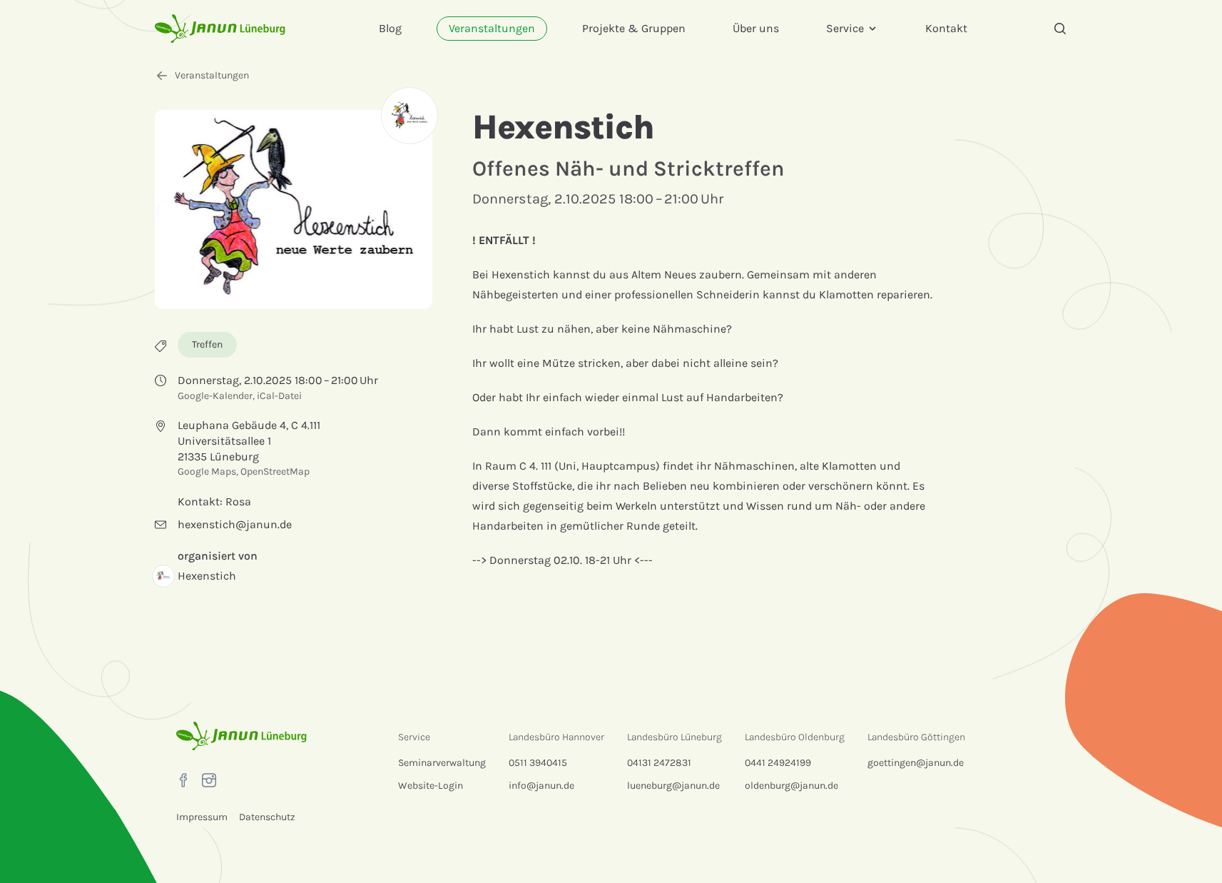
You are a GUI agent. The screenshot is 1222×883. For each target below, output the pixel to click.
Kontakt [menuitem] (946, 28)
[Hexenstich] (409, 115)
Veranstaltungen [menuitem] (492, 28)
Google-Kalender (215, 396)
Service (845, 28)
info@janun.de (541, 785)
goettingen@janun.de (915, 763)
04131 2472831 (659, 763)
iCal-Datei (279, 396)
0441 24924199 (778, 763)
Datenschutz (267, 817)
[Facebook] (183, 780)
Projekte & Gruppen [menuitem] (634, 28)
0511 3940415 (538, 763)
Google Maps (207, 471)
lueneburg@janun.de (673, 785)
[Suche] (1060, 28)
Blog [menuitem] (390, 28)
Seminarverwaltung (442, 763)
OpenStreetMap (275, 471)
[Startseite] (220, 28)
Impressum (202, 817)
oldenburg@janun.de (791, 785)
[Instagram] (209, 780)
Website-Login (430, 785)
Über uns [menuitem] (756, 28)
